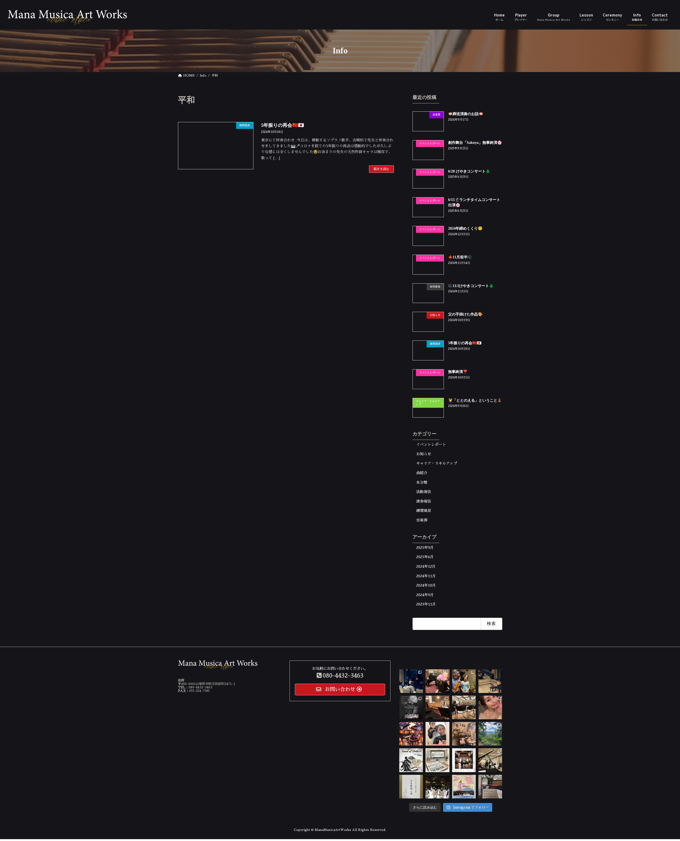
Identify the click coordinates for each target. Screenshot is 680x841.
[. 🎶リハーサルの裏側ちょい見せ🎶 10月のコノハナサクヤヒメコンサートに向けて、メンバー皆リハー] (490, 760)
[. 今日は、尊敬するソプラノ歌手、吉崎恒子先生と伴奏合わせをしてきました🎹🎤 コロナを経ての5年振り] (437, 707)
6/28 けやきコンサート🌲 (469, 171)
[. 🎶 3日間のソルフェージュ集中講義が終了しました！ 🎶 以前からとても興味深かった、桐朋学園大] (437, 760)
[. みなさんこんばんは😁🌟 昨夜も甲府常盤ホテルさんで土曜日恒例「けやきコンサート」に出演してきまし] (490, 707)
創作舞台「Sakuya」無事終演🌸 (475, 142)
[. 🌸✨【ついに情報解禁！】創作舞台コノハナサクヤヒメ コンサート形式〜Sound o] (411, 760)
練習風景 (423, 510)
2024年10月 (426, 585)
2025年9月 (425, 547)
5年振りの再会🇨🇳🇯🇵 (282, 125)
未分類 (421, 482)
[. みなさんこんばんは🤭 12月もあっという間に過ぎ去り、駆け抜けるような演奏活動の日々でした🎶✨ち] (437, 681)
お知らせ (423, 454)
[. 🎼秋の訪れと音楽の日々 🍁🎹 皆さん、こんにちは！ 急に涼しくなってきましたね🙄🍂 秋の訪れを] (490, 734)
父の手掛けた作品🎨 (465, 314)
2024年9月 (425, 594)
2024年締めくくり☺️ (465, 228)
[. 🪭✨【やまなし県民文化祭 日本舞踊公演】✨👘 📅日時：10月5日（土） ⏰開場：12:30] (411, 786)
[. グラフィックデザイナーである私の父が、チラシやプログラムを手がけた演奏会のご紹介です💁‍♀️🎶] (411, 707)
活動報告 (423, 492)
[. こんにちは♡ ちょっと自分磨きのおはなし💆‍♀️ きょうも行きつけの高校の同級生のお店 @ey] (437, 734)
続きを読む (381, 169)
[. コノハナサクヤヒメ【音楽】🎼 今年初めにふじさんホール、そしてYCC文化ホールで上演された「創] (464, 786)
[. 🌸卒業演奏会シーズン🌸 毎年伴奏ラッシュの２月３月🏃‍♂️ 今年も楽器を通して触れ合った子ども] (490, 786)
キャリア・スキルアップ (436, 463)
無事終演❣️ (458, 371)
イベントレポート (431, 444)
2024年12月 (426, 566)
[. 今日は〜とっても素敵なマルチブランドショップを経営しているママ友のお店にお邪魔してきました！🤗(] (464, 734)
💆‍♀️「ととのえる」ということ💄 (475, 400)
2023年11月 (426, 604)
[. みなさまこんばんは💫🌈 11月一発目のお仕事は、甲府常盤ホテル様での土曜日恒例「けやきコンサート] (490, 681)
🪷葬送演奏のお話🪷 (465, 114)
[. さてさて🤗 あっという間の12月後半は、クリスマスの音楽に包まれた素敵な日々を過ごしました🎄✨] (411, 681)
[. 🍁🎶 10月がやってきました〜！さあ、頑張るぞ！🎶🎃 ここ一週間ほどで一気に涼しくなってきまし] (411, 734)
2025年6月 (425, 557)
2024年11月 (426, 576)
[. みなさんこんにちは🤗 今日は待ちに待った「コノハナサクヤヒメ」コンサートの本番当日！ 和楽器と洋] (464, 707)
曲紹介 (421, 473)
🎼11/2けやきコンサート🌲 (471, 286)
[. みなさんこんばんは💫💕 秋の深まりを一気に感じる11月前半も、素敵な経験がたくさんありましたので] (464, 681)
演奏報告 (423, 501)
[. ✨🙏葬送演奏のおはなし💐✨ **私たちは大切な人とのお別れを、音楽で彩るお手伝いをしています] (464, 760)
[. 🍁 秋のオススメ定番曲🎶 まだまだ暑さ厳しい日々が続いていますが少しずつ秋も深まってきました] (437, 786)
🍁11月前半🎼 (460, 257)
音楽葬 (421, 520)
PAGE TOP (661, 811)
